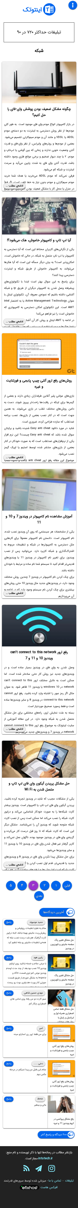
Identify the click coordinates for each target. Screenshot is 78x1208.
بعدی (39, 895)
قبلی (67, 885)
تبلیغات (69, 1180)
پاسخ (8, 922)
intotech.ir (45, 1158)
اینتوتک (32, 10)
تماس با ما (55, 1180)
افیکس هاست (49, 1187)
